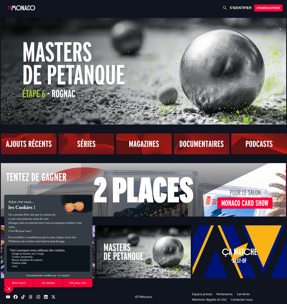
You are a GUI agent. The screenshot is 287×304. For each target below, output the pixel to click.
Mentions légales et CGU (209, 299)
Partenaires (224, 294)
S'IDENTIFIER (241, 8)
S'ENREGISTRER (268, 8)
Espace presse (202, 294)
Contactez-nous (242, 299)
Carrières (243, 294)
